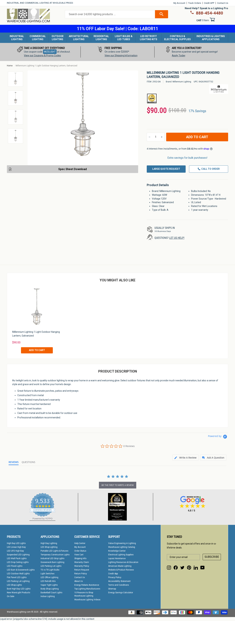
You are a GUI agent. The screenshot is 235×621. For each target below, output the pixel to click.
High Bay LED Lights (16, 543)
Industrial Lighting (17, 38)
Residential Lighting (101, 38)
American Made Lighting (119, 566)
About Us (78, 581)
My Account (179, 3)
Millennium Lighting (182, 81)
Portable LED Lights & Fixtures (54, 551)
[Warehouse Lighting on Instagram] (169, 568)
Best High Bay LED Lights (18, 589)
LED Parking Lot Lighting (18, 581)
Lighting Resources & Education (123, 562)
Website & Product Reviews (121, 570)
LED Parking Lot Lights (51, 566)
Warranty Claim (81, 562)
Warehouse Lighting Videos (87, 599)
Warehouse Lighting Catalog (121, 547)
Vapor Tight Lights (49, 585)
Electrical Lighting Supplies (120, 554)
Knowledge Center (117, 551)
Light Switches (47, 573)
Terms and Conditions (118, 585)
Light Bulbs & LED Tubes (123, 38)
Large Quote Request (166, 168)
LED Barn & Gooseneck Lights (21, 570)
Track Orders (194, 3)
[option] (44, 52)
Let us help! (176, 238)
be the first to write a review (118, 485)
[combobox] (110, 14)
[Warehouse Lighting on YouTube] (202, 568)
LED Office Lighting (49, 577)
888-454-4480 (209, 13)
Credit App (113, 573)
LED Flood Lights (14, 566)
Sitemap (112, 589)
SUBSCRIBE (212, 556)
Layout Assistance (117, 558)
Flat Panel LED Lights (16, 577)
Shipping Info (80, 558)
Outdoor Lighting (57, 38)
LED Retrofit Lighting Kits (148, 38)
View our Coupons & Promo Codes (42, 55)
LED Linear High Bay (16, 547)
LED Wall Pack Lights (16, 558)
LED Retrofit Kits (48, 581)
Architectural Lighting (79, 38)
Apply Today (178, 55)
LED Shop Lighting (49, 547)
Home (10, 65)
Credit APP (209, 3)
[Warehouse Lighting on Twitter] (182, 568)
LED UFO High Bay (15, 551)
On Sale (10, 596)
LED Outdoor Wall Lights (18, 573)
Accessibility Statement (119, 581)
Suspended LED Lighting (18, 554)
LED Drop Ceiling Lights (18, 562)
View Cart (78, 554)
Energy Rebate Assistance (86, 585)
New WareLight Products (18, 592)
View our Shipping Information (121, 55)
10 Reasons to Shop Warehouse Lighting (83, 594)
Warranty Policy (81, 566)
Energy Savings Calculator (120, 592)
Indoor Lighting (48, 596)
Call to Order (210, 168)
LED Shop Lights (14, 585)
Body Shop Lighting (50, 589)
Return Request (81, 570)
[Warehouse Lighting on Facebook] (176, 568)
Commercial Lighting (38, 38)
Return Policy (80, 573)
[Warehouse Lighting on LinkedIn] (196, 568)
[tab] (185, 458)
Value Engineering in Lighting (122, 543)
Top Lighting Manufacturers (87, 589)
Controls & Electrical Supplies (177, 38)
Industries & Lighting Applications (210, 38)
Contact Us (222, 3)
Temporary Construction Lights (55, 554)
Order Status (80, 551)
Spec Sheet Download (72, 169)
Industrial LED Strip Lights (52, 558)
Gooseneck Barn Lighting (52, 562)
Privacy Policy (114, 577)
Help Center (79, 543)
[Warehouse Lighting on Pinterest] (189, 568)
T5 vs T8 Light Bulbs (50, 570)
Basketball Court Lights (51, 592)
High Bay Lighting (49, 543)
